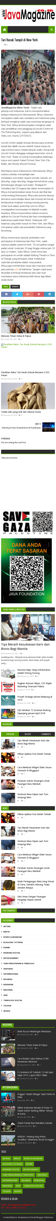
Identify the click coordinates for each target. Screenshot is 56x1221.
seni (16, 269)
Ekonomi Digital (11, 953)
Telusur (7, 1006)
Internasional (10, 974)
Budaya (15, 287)
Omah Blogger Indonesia (41, 1217)
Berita (6, 932)
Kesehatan (8, 985)
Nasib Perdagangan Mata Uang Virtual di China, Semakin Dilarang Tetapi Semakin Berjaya (35, 884)
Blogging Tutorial (13, 942)
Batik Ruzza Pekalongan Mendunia (34, 1031)
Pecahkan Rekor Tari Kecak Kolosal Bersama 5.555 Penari (25, 374)
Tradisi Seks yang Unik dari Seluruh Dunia (21, 412)
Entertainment (11, 958)
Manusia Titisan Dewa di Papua (16, 336)
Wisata (6, 1011)
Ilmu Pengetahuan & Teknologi (18, 964)
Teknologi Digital (12, 1000)
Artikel (7, 927)
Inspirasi (8, 969)
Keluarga (7, 979)
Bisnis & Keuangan (12, 937)
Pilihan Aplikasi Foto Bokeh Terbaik (34, 754)
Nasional (8, 990)
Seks (5, 995)
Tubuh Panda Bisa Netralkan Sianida (34, 1123)
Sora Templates (20, 1217)
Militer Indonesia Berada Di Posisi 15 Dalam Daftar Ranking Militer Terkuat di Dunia (35, 1110)
